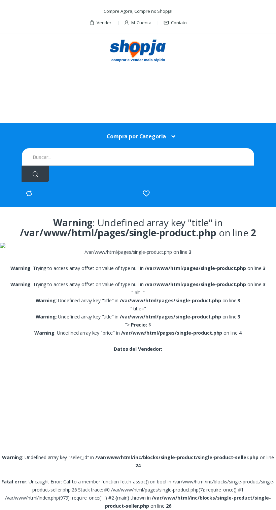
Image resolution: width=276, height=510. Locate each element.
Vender (104, 23)
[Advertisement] (144, 89)
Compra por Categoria (136, 136)
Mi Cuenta (141, 23)
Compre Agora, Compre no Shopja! (138, 11)
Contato (179, 23)
